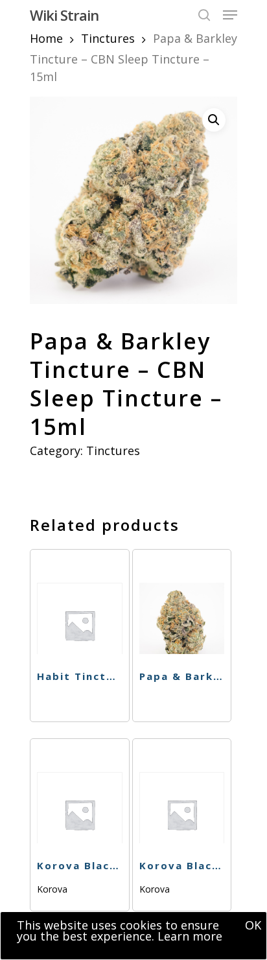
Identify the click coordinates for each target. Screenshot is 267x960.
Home (46, 38)
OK (253, 925)
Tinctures (108, 38)
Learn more (189, 936)
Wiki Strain (64, 15)
